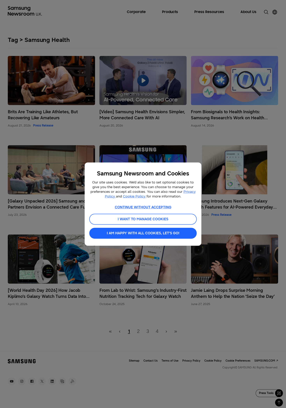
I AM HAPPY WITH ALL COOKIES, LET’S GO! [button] (143, 233)
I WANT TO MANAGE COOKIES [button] (143, 219)
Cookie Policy (135, 196)
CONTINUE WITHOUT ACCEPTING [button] (143, 207)
